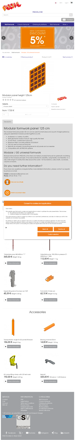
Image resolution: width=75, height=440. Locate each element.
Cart (3, 401)
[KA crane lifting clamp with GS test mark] (19, 362)
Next (71, 38)
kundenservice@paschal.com (18, 174)
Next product (67, 57)
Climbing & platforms (40, 24)
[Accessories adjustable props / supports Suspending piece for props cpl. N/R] (19, 279)
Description (7, 122)
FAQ (22, 399)
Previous (4, 38)
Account (5, 403)
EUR (61, 2)
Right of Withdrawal (27, 408)
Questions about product (58, 109)
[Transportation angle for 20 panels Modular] (19, 327)
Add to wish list (55, 106)
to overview (8, 57)
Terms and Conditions (27, 403)
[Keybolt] (55, 362)
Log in (66, 2)
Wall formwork (9, 24)
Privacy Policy (25, 405)
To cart (28, 114)
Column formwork (23, 24)
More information (14, 263)
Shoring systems (43, 407)
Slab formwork (54, 24)
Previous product (27, 57)
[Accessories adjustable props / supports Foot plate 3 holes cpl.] (55, 279)
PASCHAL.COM (37, 12)
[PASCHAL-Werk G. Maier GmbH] (62, 98)
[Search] (71, 15)
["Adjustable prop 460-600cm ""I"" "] (19, 242)
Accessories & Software (46, 408)
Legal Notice (25, 401)
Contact (5, 399)
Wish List (4, 405)
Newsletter (24, 410)
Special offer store (44, 410)
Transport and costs (27, 407)
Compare (54, 104)
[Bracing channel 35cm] (55, 327)
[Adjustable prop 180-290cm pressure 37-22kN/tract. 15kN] (55, 242)
